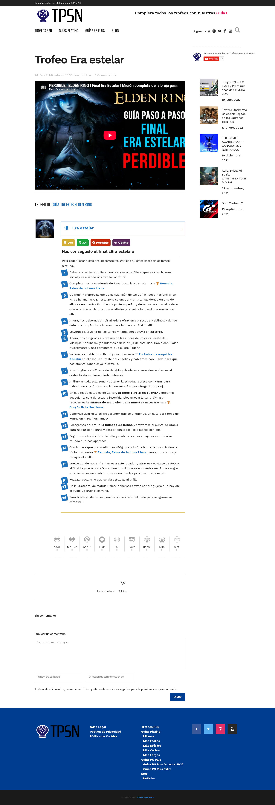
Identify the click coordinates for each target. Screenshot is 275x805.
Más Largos (151, 755)
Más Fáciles (151, 741)
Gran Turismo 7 (232, 203)
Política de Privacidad (105, 731)
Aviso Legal (98, 727)
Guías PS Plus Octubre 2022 (163, 764)
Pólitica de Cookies (103, 736)
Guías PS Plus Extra (157, 769)
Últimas (148, 736)
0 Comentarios (105, 75)
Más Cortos (151, 750)
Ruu (88, 75)
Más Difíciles (152, 745)
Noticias (149, 778)
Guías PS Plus (151, 759)
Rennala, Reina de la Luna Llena (121, 452)
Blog (144, 773)
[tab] (123, 229)
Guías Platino (150, 731)
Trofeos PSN (150, 727)
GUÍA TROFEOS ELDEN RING (72, 204)
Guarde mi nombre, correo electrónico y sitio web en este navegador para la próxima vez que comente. (107, 689)
